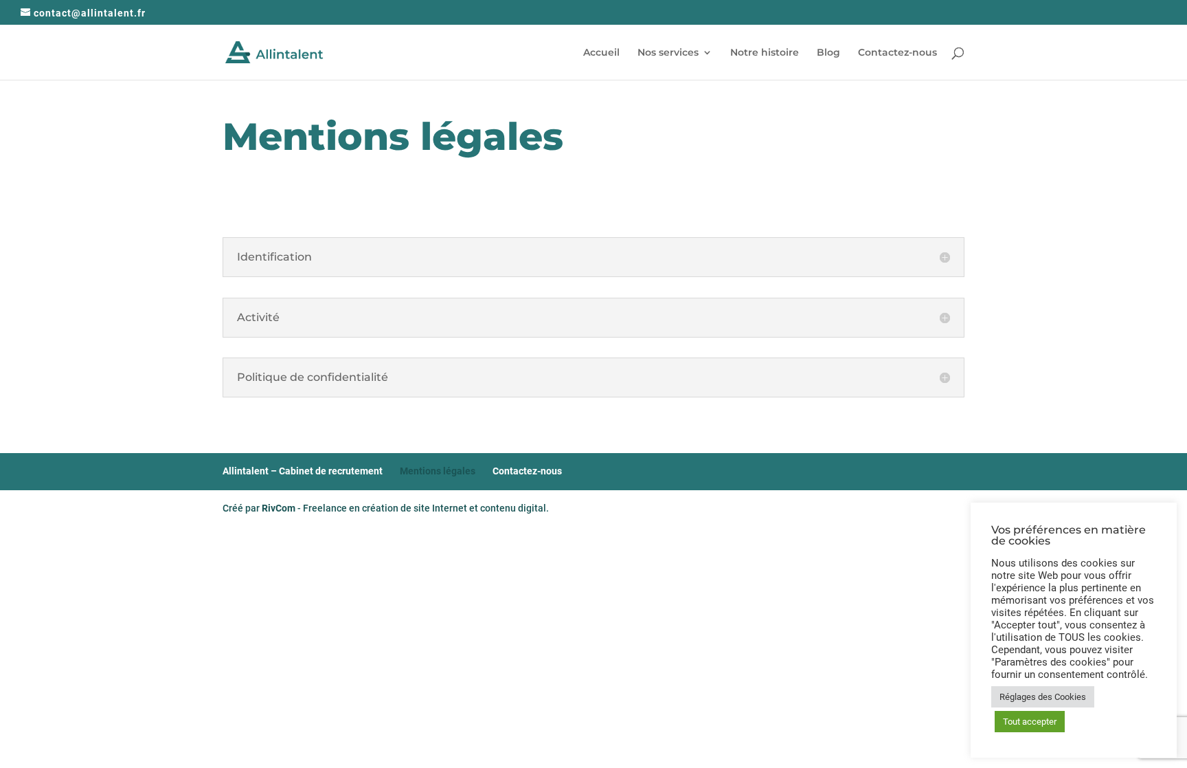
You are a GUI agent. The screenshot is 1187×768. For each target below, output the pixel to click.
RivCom (278, 508)
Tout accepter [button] (1029, 721)
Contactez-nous (897, 52)
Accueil (601, 52)
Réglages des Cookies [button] (1042, 697)
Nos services (668, 52)
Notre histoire (764, 52)
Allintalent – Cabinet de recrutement (303, 470)
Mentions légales (437, 470)
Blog (828, 52)
